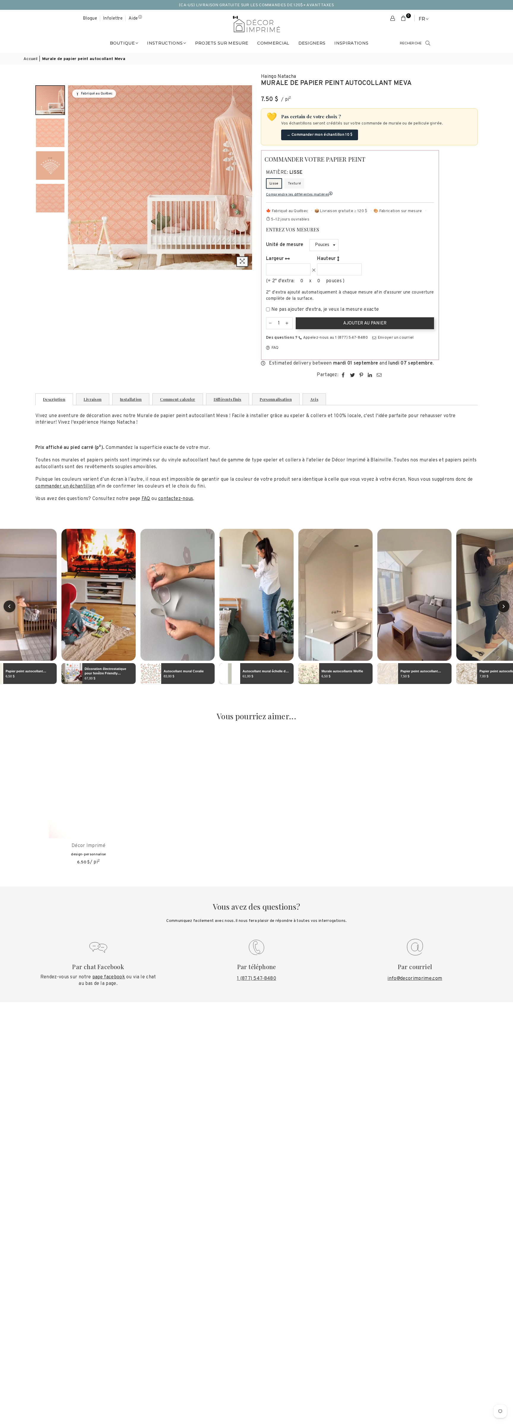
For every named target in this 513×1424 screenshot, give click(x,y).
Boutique (122, 43)
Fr (422, 19)
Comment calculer (177, 399)
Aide (133, 18)
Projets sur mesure (221, 43)
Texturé (294, 183)
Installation (131, 399)
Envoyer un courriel (395, 337)
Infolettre (113, 18)
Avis (314, 399)
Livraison (93, 399)
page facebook (108, 977)
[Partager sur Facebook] (343, 375)
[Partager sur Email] (379, 375)
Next (247, 177)
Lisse (274, 183)
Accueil (30, 58)
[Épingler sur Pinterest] (361, 375)
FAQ (274, 348)
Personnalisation (276, 399)
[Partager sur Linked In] (370, 375)
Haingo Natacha (278, 77)
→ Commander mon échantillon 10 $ (319, 135)
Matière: (284, 173)
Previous (73, 177)
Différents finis (227, 399)
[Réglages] (392, 18)
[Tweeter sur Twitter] (352, 375)
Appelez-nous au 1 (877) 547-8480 (335, 337)
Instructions (165, 43)
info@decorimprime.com (414, 979)
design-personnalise (88, 854)
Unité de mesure (284, 245)
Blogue (90, 18)
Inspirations (351, 43)
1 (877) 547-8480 (256, 979)
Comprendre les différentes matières (297, 194)
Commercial (273, 43)
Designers (312, 43)
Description (54, 399)
